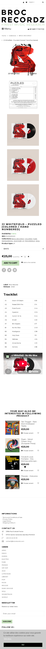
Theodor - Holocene (29, 476)
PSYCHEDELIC (30, 241)
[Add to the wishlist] (38, 433)
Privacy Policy (7, 519)
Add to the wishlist (29, 262)
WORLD (5, 597)
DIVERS (4, 556)
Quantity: (16, 257)
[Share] (4, 270)
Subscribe (7, 621)
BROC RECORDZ (25, 35)
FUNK (35, 239)
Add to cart (10, 263)
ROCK (4, 582)
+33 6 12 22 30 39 (11, 538)
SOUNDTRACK (7, 594)
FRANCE (5, 565)
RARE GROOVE (7, 588)
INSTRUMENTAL (7, 241)
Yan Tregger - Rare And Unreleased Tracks (29, 424)
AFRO (4, 550)
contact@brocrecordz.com (15, 541)
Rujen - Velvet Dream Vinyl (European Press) (28, 441)
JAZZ (3, 571)
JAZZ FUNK (18, 241)
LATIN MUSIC (6, 574)
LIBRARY (5, 577)
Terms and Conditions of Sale (12, 517)
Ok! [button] (23, 645)
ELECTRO (5, 559)
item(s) (37, 29)
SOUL (38, 241)
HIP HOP (5, 568)
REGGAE (5, 585)
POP (3, 579)
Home (4, 35)
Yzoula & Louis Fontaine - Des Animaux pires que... (29, 459)
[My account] (23, 2)
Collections (12, 35)
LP (23, 241)
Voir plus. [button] (8, 639)
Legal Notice (7, 521)
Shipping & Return (9, 523)
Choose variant (28, 433)
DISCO (4, 553)
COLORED (28, 239)
